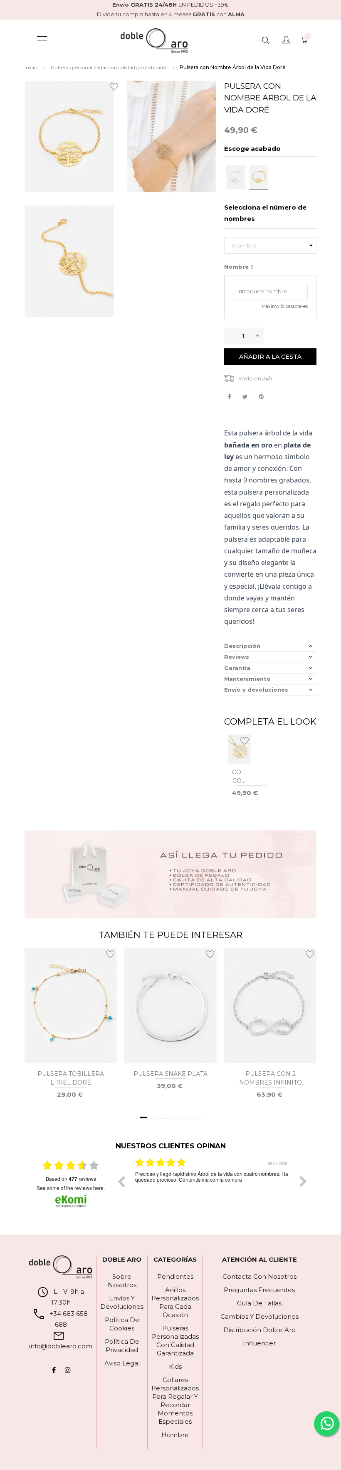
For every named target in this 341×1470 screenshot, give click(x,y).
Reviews (236, 657)
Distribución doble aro (259, 1330)
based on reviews (71, 1178)
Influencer (259, 1343)
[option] (212, 1187)
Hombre (175, 1435)
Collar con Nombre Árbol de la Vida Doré (239, 776)
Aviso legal (122, 1363)
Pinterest (261, 397)
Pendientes (175, 1276)
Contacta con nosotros (259, 1276)
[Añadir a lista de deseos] (115, 86)
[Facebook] (53, 1370)
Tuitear (245, 397)
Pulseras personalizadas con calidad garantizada (175, 1340)
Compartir (229, 397)
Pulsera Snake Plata (170, 1074)
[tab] (270, 646)
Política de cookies (122, 1324)
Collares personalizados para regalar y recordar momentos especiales (175, 1400)
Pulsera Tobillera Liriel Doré (70, 1078)
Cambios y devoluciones (259, 1316)
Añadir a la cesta (270, 356)
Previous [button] (121, 1181)
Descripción (242, 646)
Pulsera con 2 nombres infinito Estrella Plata (270, 1078)
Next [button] (303, 1181)
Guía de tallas (259, 1303)
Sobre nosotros (122, 1280)
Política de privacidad (122, 1346)
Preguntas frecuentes (259, 1290)
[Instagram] (68, 1370)
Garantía (237, 668)
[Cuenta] (286, 40)
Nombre (238, 266)
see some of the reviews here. (71, 1187)
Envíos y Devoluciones (121, 1302)
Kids (175, 1366)
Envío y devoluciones (256, 689)
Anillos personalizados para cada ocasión (175, 1302)
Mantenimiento (247, 679)
